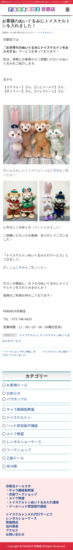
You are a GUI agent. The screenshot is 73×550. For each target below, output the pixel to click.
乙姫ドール (15, 457)
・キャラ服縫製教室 (20, 490)
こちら (54, 170)
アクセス (12, 530)
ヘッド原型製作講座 (22, 425)
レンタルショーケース (23, 441)
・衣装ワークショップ (21, 494)
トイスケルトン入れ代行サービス (29, 514)
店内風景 (12, 526)
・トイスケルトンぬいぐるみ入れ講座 (32, 502)
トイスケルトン (45, 32)
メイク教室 (15, 433)
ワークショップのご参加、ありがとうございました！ (18, 353)
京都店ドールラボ (18, 486)
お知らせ (13, 393)
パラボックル (16, 398)
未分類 (11, 466)
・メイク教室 (15, 498)
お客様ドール (16, 384)
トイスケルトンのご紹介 (56, 351)
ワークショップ (18, 449)
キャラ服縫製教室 (20, 409)
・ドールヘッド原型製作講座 (26, 506)
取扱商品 (12, 522)
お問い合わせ (15, 534)
